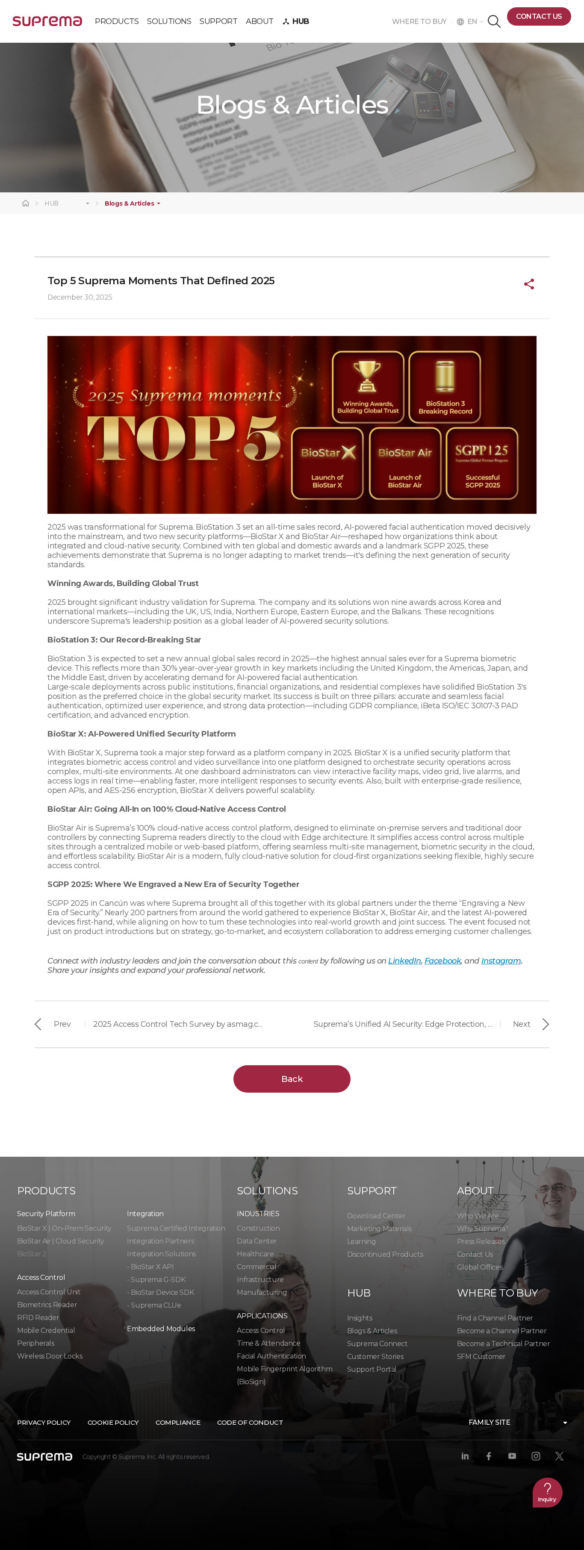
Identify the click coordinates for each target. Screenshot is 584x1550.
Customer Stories (375, 1357)
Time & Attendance (268, 1343)
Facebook (443, 961)
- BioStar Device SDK (160, 1292)
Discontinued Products (385, 1254)
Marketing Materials (379, 1229)
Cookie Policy (113, 1422)
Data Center (257, 1241)
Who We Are (478, 1216)
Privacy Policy (44, 1422)
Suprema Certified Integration (176, 1228)
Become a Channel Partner (501, 1331)
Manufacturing (262, 1292)
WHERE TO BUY (421, 22)
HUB (51, 203)
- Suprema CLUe (154, 1305)
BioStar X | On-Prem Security (64, 1228)
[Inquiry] (548, 1492)
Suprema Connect (377, 1344)
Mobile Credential (46, 1330)
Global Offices (479, 1267)
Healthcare (255, 1254)
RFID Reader (38, 1318)
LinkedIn (404, 961)
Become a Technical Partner (503, 1344)
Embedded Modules (161, 1329)
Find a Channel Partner (495, 1318)
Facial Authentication (271, 1356)
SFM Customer (481, 1357)
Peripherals (35, 1343)
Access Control (261, 1330)
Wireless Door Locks (49, 1356)
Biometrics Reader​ (47, 1305)
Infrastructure (260, 1280)
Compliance (178, 1422)
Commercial (256, 1267)
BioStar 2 (31, 1254)
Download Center (376, 1216)
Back (292, 1079)
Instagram (501, 961)
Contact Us (475, 1254)
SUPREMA (47, 24)
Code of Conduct (250, 1422)
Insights (359, 1318)
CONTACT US (539, 16)
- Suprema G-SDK (156, 1280)
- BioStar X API (150, 1267)
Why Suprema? (482, 1229)
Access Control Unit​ (48, 1292)
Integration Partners (160, 1241)
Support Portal (372, 1369)
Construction (258, 1228)
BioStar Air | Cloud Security (60, 1241)
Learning (361, 1242)
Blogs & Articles (129, 203)
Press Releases (480, 1242)
